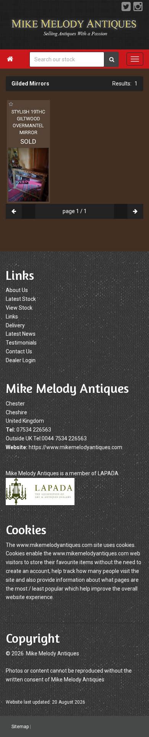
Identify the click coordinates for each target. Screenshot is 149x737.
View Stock (19, 308)
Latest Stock (21, 299)
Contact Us (19, 351)
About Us (17, 290)
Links (12, 317)
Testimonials (21, 343)
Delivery (15, 325)
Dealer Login (21, 360)
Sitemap (20, 726)
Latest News (21, 334)
